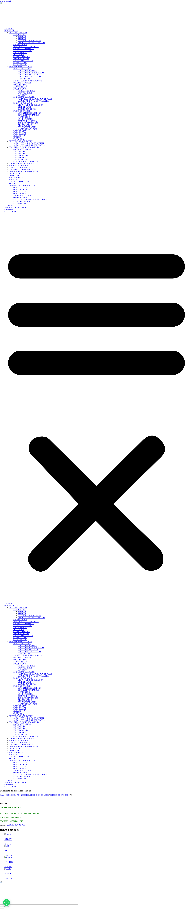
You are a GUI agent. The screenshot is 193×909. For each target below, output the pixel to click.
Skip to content (5, 1)
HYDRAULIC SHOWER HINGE (26, 47)
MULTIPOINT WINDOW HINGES (31, 73)
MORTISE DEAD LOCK (27, 129)
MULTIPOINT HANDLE (27, 71)
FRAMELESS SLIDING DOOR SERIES (24, 147)
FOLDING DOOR (20, 89)
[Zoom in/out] (1, 906)
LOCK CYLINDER (25, 119)
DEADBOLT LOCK (25, 125)
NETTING (17, 137)
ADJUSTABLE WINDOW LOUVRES (23, 171)
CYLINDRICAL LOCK (27, 127)
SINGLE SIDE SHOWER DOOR (21, 163)
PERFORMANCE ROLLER (24, 97)
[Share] (5, 906)
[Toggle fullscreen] (3, 906)
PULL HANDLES (20, 53)
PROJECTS (8, 205)
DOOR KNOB (18, 55)
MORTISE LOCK (24, 117)
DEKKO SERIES (15, 173)
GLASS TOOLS (19, 191)
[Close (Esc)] (7, 906)
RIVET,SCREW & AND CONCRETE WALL (30, 199)
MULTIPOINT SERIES (22, 69)
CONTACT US (10, 211)
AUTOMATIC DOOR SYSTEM (21, 141)
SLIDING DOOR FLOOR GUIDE (26, 161)
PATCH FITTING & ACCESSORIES (31, 43)
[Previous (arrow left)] (1, 908)
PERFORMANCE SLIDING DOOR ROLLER (35, 99)
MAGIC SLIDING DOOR (18, 165)
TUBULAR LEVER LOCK (28, 123)
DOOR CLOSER (19, 131)
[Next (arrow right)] (3, 908)
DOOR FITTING (19, 135)
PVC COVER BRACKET (23, 201)
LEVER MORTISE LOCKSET (29, 113)
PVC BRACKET (19, 203)
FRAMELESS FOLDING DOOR (21, 169)
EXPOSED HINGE (25, 93)
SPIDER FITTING (20, 65)
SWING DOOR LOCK (21, 111)
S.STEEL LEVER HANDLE (28, 115)
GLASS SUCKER (20, 189)
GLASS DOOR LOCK (21, 57)
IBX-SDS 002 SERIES (21, 159)
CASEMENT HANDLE (22, 83)
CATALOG (8, 209)
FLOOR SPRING (19, 35)
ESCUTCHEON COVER (27, 121)
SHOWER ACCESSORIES (23, 49)
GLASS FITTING (20, 63)
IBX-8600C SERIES (20, 155)
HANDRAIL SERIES (21, 59)
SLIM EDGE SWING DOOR (20, 167)
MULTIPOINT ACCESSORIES (29, 77)
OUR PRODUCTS (11, 31)
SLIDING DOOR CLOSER (19, 181)
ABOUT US (9, 29)
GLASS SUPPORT (20, 193)
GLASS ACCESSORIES (18, 33)
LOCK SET (22, 95)
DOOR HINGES (19, 133)
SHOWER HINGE (20, 45)
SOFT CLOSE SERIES (22, 149)
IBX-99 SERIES (19, 153)
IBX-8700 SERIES (20, 157)
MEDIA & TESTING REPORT (15, 207)
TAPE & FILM (18, 139)
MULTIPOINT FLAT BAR (28, 75)
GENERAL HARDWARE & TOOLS (22, 185)
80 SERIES (22, 39)
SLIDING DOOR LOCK (22, 103)
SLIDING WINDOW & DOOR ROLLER (33, 101)
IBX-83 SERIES (19, 151)
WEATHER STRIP (25, 79)
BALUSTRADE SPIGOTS (23, 61)
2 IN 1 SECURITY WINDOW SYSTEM (28, 81)
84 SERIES (22, 37)
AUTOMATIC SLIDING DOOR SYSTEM (29, 145)
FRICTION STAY (20, 87)
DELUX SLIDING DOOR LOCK (30, 105)
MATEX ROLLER (16, 177)
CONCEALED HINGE (26, 91)
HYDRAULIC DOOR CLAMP (29, 41)
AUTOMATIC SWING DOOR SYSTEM (28, 143)
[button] (96, 407)
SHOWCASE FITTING (22, 195)
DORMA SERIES (15, 175)
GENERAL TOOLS (20, 197)
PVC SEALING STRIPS (22, 51)
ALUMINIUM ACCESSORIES (20, 67)
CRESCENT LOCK (20, 85)
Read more (8, 844)
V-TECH (12, 183)
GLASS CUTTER (20, 187)
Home (2, 795)
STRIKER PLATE (24, 107)
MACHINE (13, 179)
